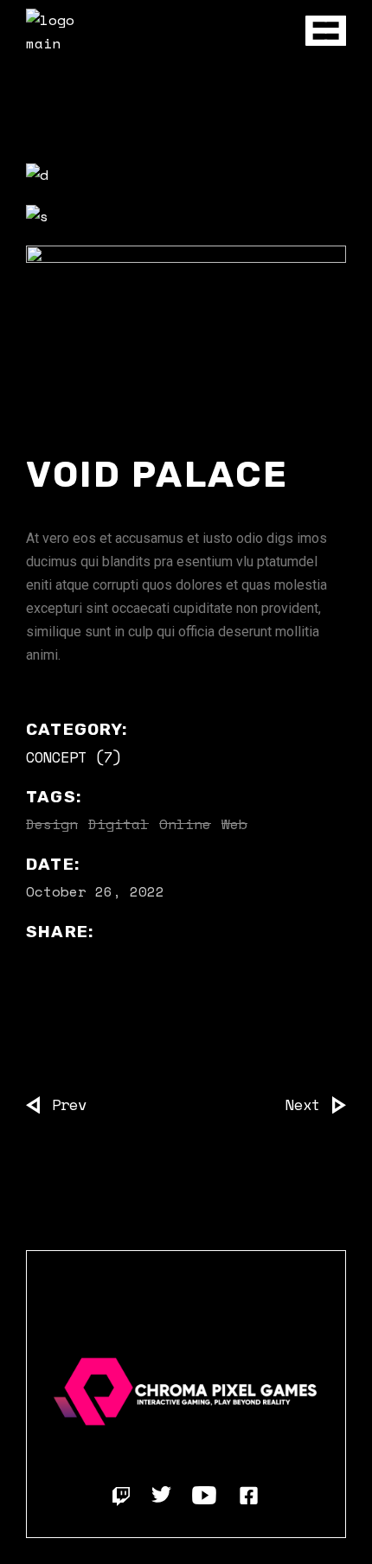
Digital (118, 824)
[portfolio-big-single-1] (186, 174)
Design (52, 824)
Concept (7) (73, 757)
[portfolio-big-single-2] (186, 216)
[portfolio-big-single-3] (186, 326)
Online (185, 824)
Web (234, 824)
